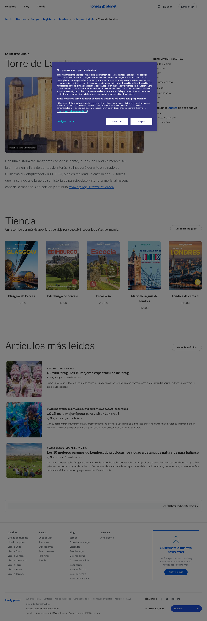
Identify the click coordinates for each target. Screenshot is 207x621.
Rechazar (117, 121)
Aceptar (141, 121)
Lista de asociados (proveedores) (72, 111)
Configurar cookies (66, 121)
